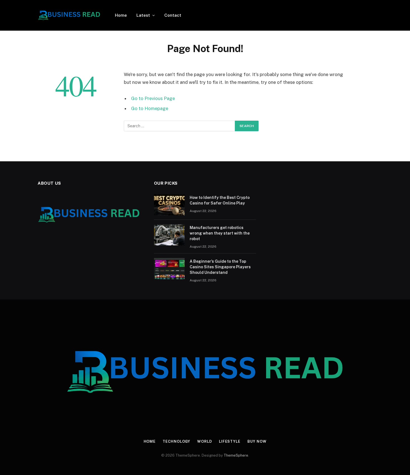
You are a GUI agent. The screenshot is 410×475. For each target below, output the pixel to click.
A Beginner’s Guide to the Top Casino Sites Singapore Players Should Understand (220, 267)
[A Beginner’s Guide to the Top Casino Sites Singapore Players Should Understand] (169, 268)
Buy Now (256, 441)
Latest (143, 15)
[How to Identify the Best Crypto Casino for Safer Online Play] (169, 204)
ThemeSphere (236, 455)
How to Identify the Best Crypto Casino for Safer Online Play (220, 200)
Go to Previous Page (153, 98)
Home (121, 15)
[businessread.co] (69, 15)
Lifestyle (229, 441)
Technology (176, 441)
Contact (172, 15)
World (204, 441)
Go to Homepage (149, 108)
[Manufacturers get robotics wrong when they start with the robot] (169, 234)
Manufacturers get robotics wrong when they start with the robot (220, 233)
